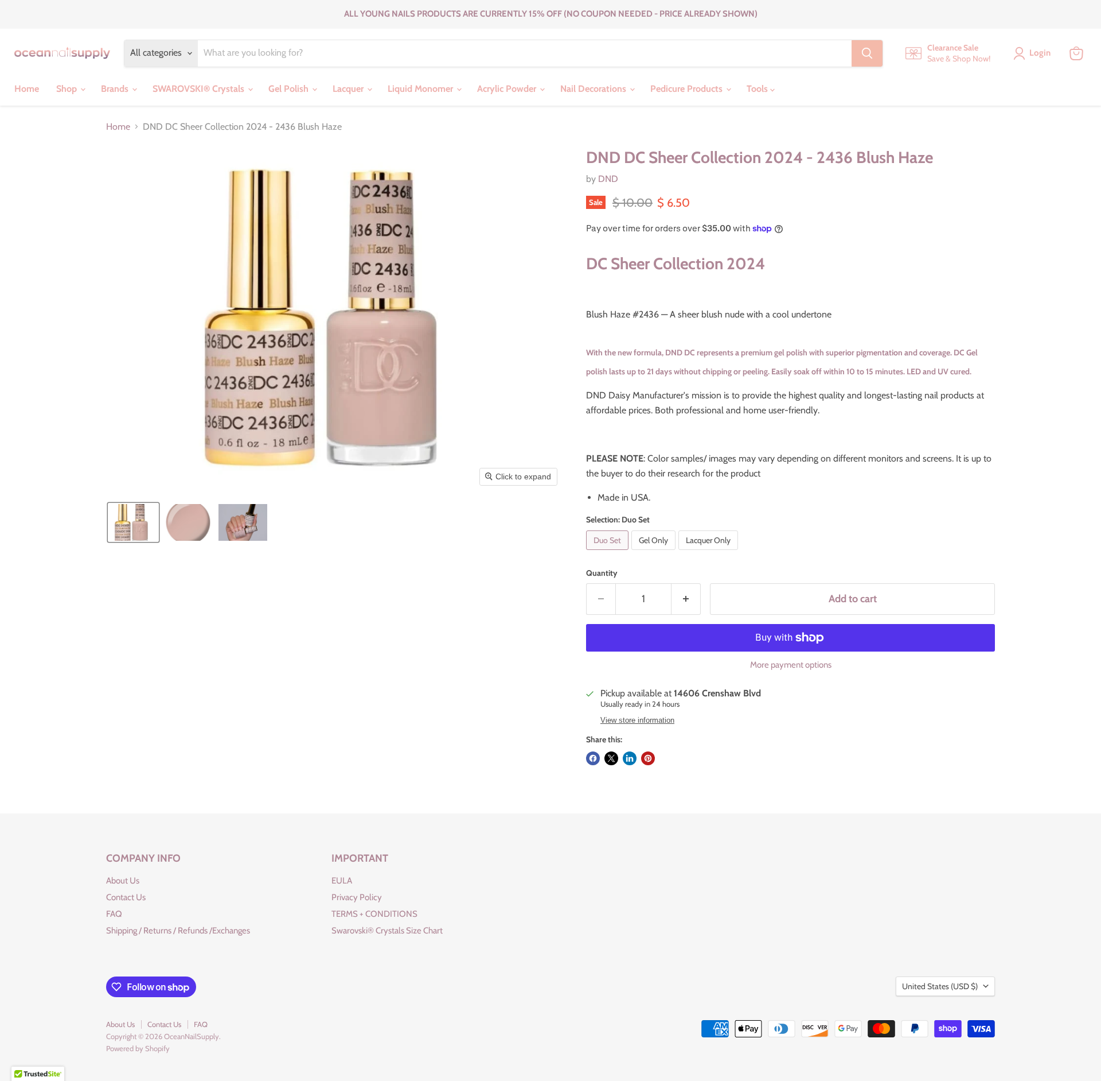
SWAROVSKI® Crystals (200, 88)
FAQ (114, 914)
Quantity (602, 573)
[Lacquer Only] (709, 552)
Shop (67, 88)
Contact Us (126, 897)
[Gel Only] (654, 552)
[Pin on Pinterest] (648, 758)
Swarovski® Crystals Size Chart (387, 930)
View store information (637, 720)
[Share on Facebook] (593, 758)
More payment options (790, 665)
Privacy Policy (356, 897)
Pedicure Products (687, 88)
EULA (341, 880)
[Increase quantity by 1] (686, 599)
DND (608, 178)
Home (26, 88)
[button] (133, 522)
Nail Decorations (594, 88)
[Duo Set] (608, 552)
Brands (116, 88)
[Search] (867, 53)
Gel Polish (289, 88)
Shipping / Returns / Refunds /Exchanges (178, 930)
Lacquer (349, 88)
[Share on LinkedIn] (630, 758)
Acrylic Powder (507, 88)
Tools (758, 88)
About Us (122, 880)
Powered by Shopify (138, 1048)
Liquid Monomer (421, 88)
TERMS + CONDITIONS (374, 914)
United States (940, 986)
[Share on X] (611, 758)
